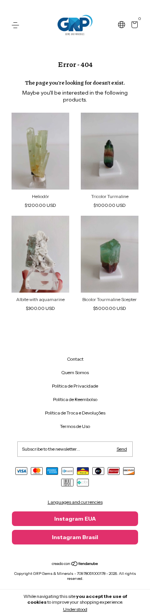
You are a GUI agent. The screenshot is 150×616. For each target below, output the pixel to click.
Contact (75, 359)
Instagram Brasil (75, 537)
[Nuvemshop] (75, 564)
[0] (133, 25)
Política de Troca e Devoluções (75, 413)
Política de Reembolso (75, 399)
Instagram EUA (75, 518)
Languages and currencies (75, 502)
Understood (75, 609)
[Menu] (17, 25)
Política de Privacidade (75, 386)
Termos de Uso (75, 426)
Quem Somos (75, 372)
